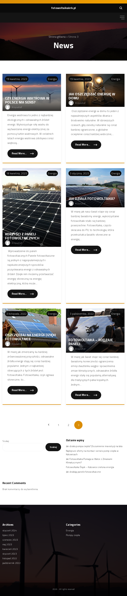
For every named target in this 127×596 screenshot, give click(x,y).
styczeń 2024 (9, 530)
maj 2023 (7, 544)
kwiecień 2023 (10, 549)
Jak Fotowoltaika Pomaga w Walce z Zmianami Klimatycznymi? (89, 461)
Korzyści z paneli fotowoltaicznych (22, 236)
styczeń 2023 (9, 554)
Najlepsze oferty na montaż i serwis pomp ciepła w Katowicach (92, 452)
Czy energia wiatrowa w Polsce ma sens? (27, 100)
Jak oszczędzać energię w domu (92, 96)
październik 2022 (11, 563)
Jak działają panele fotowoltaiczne (83, 472)
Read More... (23, 154)
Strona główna (57, 36)
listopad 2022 (9, 558)
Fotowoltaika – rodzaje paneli (91, 342)
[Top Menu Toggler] (122, 17)
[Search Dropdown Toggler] (121, 8)
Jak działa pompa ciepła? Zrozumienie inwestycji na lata (94, 446)
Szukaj (5, 441)
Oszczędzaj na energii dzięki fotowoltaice (30, 337)
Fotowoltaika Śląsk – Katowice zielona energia (90, 467)
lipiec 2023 (8, 535)
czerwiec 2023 (10, 540)
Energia (52, 78)
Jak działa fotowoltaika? (92, 198)
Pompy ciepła (73, 535)
